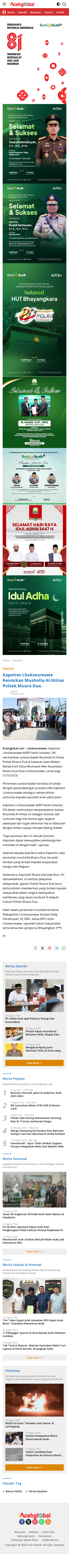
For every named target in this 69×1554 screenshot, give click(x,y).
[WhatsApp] (41, 1522)
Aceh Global (34, 1545)
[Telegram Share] (56, 948)
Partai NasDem (38, 1491)
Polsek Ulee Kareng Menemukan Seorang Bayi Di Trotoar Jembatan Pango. (36, 1119)
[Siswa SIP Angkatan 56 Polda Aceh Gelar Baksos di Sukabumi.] (34, 1190)
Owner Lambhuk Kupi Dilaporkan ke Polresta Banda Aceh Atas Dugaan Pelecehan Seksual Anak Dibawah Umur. (44, 1453)
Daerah (8, 668)
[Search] (64, 4)
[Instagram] (35, 1522)
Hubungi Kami (26, 1536)
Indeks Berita (50, 1540)
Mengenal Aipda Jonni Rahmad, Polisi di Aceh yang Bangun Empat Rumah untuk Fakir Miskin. (44, 1049)
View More (33, 1063)
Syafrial (13, 691)
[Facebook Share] (35, 948)
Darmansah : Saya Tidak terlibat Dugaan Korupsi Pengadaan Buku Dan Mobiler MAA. (37, 1145)
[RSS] (48, 1522)
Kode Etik (48, 1532)
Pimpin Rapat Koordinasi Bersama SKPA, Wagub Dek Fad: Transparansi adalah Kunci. (42, 1033)
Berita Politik (14, 1491)
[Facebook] (22, 1522)
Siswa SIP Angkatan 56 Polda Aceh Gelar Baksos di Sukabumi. (33, 1216)
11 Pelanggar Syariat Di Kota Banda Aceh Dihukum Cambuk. (34, 1334)
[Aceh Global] (21, 4)
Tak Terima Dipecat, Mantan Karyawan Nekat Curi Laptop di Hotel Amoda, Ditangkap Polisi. (34, 1347)
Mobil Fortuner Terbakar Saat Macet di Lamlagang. (29, 1425)
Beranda (20, 1532)
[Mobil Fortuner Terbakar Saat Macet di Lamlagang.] (34, 1400)
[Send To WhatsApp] (63, 948)
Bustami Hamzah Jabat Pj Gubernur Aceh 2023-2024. (36, 1094)
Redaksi (34, 1532)
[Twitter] (28, 1522)
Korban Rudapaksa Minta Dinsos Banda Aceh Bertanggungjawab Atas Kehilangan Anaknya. (41, 1437)
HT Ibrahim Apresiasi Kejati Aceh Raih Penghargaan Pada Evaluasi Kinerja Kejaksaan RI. (33, 1228)
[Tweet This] (42, 948)
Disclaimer (45, 1536)
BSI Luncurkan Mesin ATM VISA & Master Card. (35, 1107)
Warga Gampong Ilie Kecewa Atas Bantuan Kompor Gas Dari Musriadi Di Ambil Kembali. (38, 1132)
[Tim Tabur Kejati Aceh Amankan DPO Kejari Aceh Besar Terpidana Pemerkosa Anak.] (34, 1296)
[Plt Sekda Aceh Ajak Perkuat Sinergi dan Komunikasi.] (34, 995)
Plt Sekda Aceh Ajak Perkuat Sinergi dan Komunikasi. (29, 1020)
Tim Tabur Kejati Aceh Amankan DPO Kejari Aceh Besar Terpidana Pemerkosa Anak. (33, 1322)
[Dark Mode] (58, 4)
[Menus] (5, 4)
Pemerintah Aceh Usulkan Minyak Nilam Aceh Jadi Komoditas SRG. (33, 1241)
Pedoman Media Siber (24, 1540)
